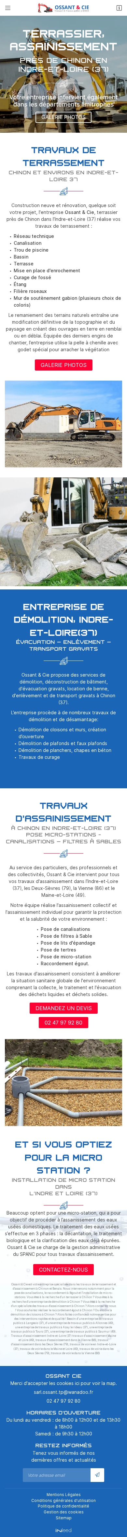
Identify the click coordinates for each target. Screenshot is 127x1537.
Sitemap (64, 1517)
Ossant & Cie (79, 212)
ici (77, 1383)
